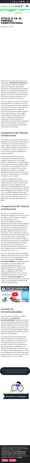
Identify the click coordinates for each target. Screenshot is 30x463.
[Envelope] (24, 1)
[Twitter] (14, 1)
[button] (27, 6)
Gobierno (15, 250)
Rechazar (12, 460)
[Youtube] (21, 1)
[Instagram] (17, 1)
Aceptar (5, 460)
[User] (27, 1)
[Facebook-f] (12, 1)
